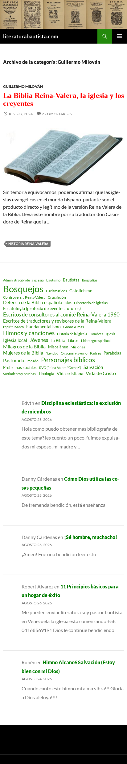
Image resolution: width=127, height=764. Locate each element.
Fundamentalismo (43, 326)
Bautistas (71, 279)
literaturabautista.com (30, 36)
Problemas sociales (20, 367)
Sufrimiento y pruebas (19, 374)
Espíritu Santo (13, 327)
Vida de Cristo (101, 373)
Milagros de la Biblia (24, 346)
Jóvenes (39, 340)
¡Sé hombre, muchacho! (90, 537)
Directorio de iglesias (91, 303)
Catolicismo (80, 290)
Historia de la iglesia (72, 334)
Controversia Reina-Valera (24, 297)
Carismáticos (56, 291)
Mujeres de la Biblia (23, 352)
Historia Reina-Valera (28, 244)
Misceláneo (58, 346)
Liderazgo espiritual (96, 341)
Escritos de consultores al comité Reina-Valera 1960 (61, 314)
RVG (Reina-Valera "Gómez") (60, 368)
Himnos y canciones (29, 332)
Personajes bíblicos (68, 360)
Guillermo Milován (23, 86)
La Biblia (58, 340)
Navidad (52, 353)
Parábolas (112, 353)
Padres (95, 353)
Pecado (33, 361)
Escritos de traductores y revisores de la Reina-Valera (57, 321)
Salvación (93, 367)
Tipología (46, 373)
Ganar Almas (73, 326)
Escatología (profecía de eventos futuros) (42, 308)
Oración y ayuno (74, 353)
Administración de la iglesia (23, 280)
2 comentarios (57, 113)
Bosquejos (23, 288)
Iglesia (111, 334)
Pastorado (13, 360)
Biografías (89, 280)
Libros (73, 340)
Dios (68, 303)
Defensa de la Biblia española (32, 302)
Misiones (78, 347)
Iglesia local (15, 340)
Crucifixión (57, 297)
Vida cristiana (70, 373)
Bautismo (53, 280)
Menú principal (119, 36)
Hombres (96, 334)
